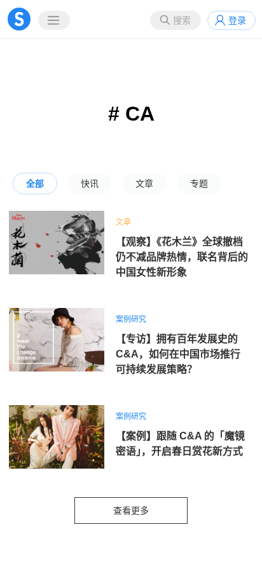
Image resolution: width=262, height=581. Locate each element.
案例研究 (131, 319)
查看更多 (131, 510)
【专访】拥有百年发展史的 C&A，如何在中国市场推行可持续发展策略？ (178, 354)
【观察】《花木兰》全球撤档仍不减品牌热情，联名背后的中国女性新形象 (182, 256)
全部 (35, 183)
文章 (144, 183)
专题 (199, 183)
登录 (237, 20)
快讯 (90, 183)
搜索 (182, 20)
